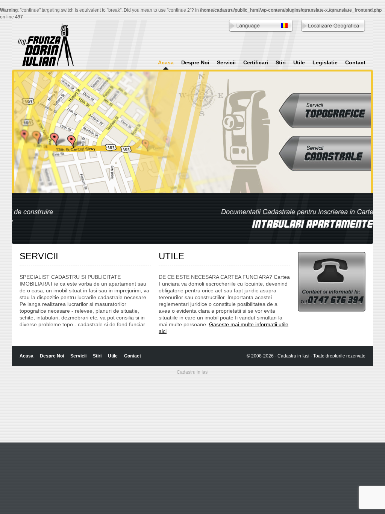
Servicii (226, 62)
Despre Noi (195, 62)
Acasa (166, 62)
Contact (355, 62)
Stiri (281, 62)
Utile (299, 62)
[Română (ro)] (284, 26)
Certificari (255, 62)
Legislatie (325, 62)
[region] (192, 218)
